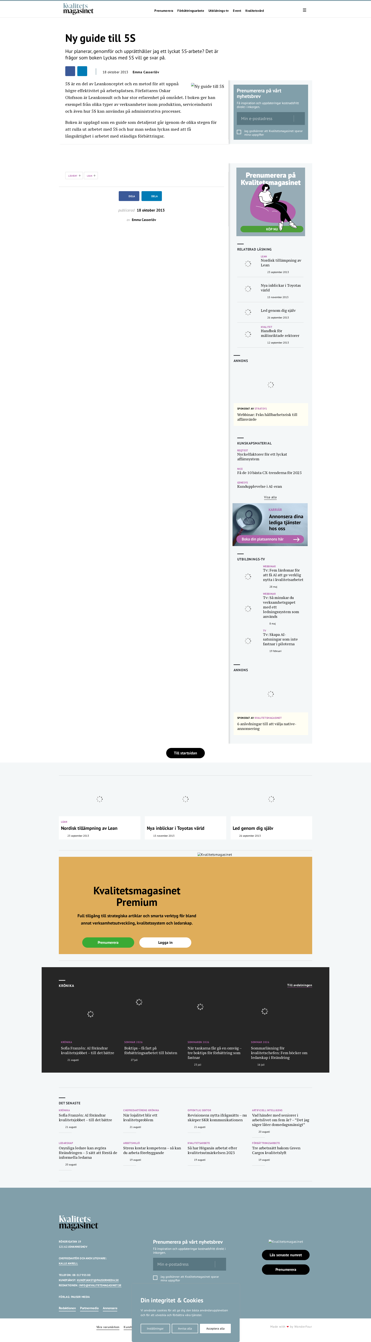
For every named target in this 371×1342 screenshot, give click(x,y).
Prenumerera (163, 11)
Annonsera (110, 1308)
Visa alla (270, 497)
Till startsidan (185, 753)
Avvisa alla (185, 1328)
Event (237, 11)
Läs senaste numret (286, 1254)
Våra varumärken (107, 1327)
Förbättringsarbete (190, 11)
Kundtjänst (131, 1327)
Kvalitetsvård (254, 11)
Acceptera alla (215, 1328)
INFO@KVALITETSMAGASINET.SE (100, 1285)
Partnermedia (89, 1308)
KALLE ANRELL (68, 1263)
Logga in (165, 942)
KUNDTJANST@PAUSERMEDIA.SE (98, 1280)
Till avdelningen (299, 985)
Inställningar (155, 1328)
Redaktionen (67, 1308)
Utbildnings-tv (218, 11)
